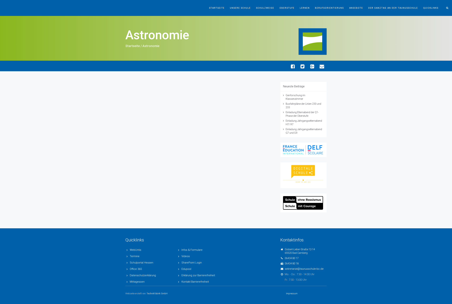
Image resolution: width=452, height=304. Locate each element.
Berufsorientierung (329, 8)
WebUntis (135, 249)
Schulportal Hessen (141, 262)
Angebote (356, 8)
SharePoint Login (192, 262)
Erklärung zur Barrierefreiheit (198, 275)
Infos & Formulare (192, 249)
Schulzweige (265, 8)
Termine (134, 256)
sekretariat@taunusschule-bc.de (304, 268)
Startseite (217, 8)
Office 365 (136, 269)
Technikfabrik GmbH (157, 293)
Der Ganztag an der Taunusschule (393, 8)
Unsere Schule (240, 8)
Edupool (186, 269)
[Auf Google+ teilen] (312, 66)
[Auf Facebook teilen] (293, 66)
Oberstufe (287, 8)
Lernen (305, 8)
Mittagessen (137, 281)
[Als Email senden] (322, 66)
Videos (186, 256)
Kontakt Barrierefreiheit (195, 281)
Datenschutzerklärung (143, 275)
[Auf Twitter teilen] (302, 66)
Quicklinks (430, 8)
